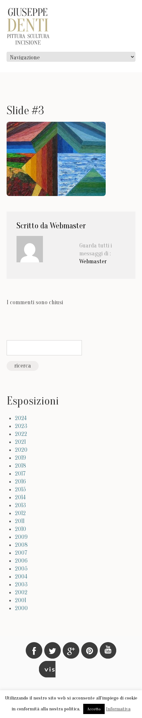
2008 (21, 544)
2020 (21, 449)
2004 (21, 576)
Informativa (118, 709)
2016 (20, 481)
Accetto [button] (94, 708)
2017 (20, 473)
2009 (21, 537)
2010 (20, 529)
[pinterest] (89, 650)
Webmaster (68, 225)
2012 (20, 513)
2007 (21, 552)
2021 (20, 442)
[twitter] (52, 650)
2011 (19, 521)
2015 (20, 489)
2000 (21, 608)
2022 (21, 434)
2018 (20, 465)
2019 (20, 457)
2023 (21, 426)
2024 (21, 418)
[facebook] (34, 650)
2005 (21, 568)
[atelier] (47, 669)
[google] (71, 650)
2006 (21, 560)
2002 (21, 592)
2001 (20, 600)
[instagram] (108, 650)
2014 (20, 497)
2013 (20, 505)
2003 (21, 584)
